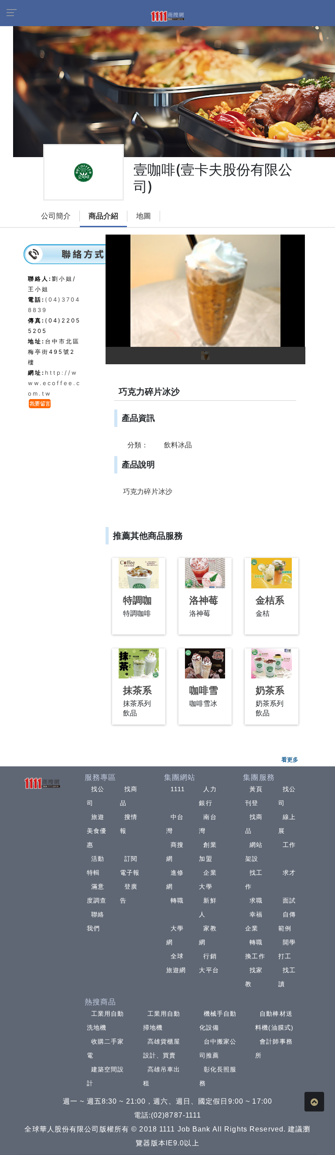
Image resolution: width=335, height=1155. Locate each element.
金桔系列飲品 (270, 606)
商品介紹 (103, 216)
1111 (178, 789)
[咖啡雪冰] (205, 663)
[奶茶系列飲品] (271, 663)
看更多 (289, 759)
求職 (256, 900)
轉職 (177, 900)
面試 (289, 900)
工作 (289, 844)
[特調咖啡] (139, 573)
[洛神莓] (205, 573)
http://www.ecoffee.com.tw (54, 383)
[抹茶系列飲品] (139, 663)
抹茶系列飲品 (137, 696)
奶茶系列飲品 (270, 696)
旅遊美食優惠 (96, 830)
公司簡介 (56, 216)
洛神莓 (203, 600)
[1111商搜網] (167, 15)
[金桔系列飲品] (271, 573)
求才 (289, 872)
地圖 (143, 216)
